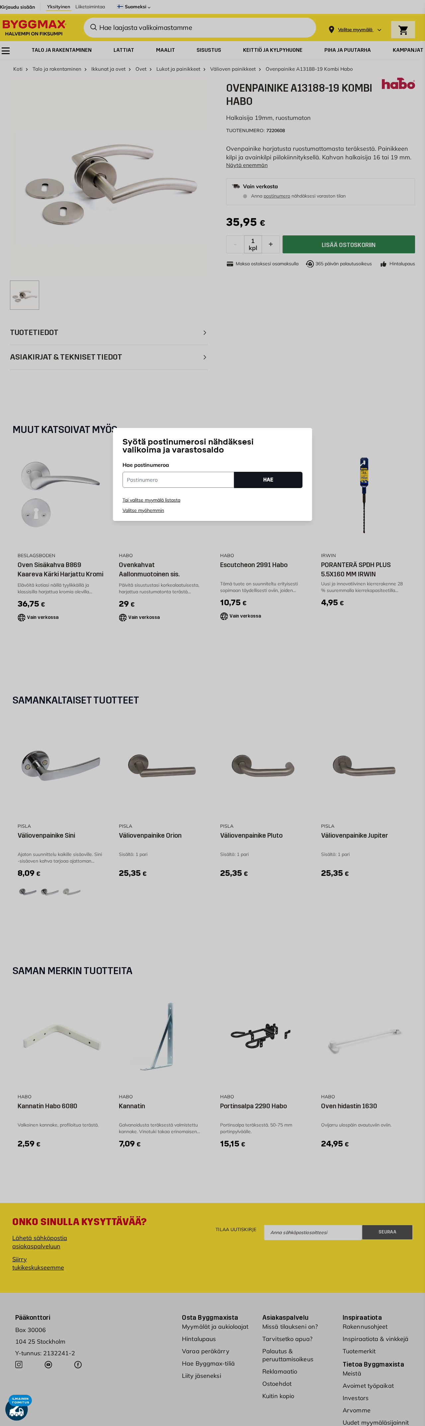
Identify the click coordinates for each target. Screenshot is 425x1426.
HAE (268, 479)
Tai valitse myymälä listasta (151, 500)
